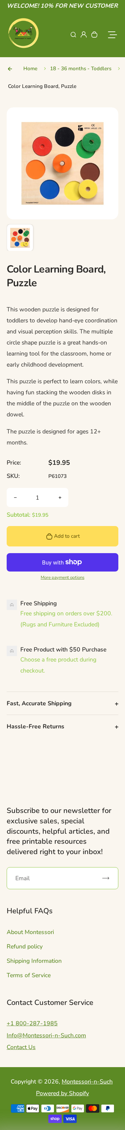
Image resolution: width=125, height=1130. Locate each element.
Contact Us (21, 1047)
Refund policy (25, 946)
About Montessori (30, 932)
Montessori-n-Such (87, 1081)
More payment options (62, 578)
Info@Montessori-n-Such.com (46, 1035)
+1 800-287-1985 (32, 1023)
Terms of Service (29, 975)
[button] (20, 237)
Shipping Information (34, 961)
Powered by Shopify (62, 1093)
